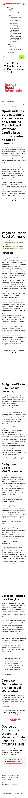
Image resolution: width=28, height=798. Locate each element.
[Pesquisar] (21, 57)
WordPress (19, 793)
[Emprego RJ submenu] (14, 15)
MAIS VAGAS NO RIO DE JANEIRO (14, 719)
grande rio (4, 784)
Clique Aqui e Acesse (11, 699)
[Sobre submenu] (11, 44)
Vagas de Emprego (13, 777)
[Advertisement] (14, 215)
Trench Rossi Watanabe (12, 784)
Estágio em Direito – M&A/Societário (14, 246)
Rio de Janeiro (5, 777)
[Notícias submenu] (12, 9)
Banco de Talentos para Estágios (14, 248)
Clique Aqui (5, 754)
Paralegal (7, 241)
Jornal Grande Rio (6, 789)
